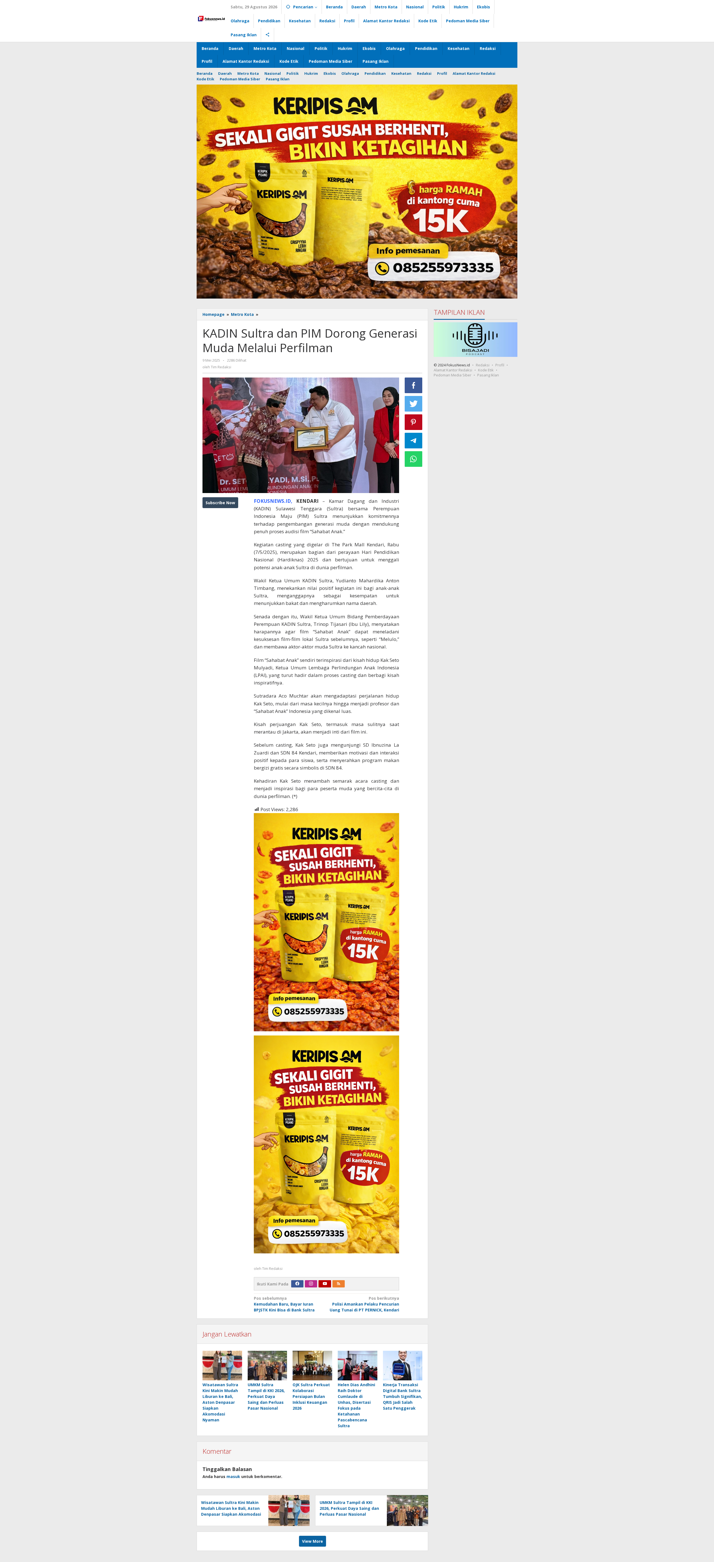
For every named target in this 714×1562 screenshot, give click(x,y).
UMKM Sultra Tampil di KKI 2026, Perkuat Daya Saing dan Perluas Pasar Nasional (266, 1396)
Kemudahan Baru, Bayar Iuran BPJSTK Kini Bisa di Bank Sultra (284, 1304)
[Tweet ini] (414, 404)
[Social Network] (267, 35)
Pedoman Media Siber (452, 374)
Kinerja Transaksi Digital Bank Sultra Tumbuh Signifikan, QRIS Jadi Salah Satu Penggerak (402, 1396)
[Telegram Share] (414, 440)
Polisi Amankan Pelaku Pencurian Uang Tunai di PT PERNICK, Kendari (364, 1304)
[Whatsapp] (414, 459)
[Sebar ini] (414, 385)
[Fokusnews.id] (211, 18)
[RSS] (338, 1283)
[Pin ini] (414, 422)
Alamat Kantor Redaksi (453, 369)
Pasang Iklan (488, 374)
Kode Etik (486, 369)
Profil (499, 364)
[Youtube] (325, 1283)
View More (312, 1541)
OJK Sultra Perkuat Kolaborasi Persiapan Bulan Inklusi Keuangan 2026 (311, 1396)
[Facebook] (297, 1283)
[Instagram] (311, 1283)
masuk (233, 1476)
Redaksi (482, 364)
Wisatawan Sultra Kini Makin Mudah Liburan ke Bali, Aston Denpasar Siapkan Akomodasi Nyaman (220, 1402)
